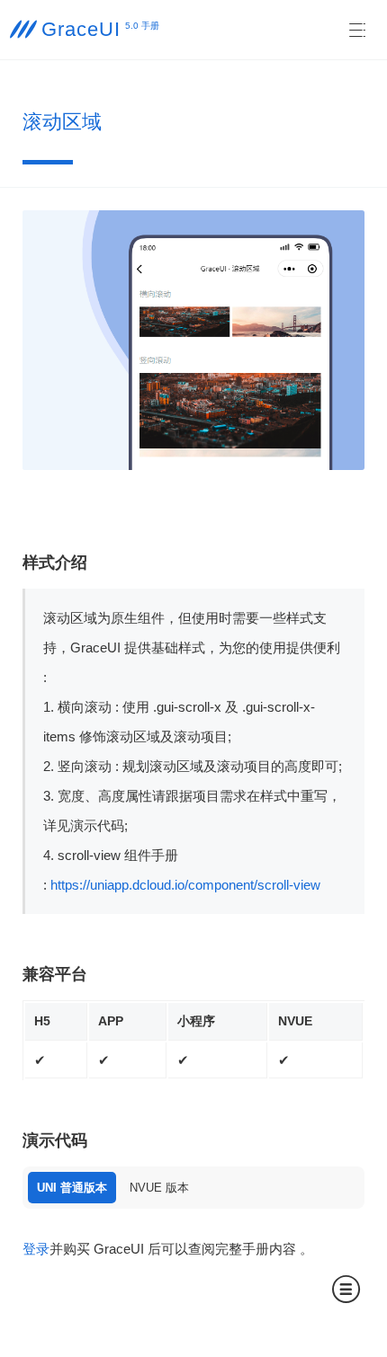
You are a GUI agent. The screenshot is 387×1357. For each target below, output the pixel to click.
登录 (36, 1248)
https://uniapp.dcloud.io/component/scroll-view (185, 884)
